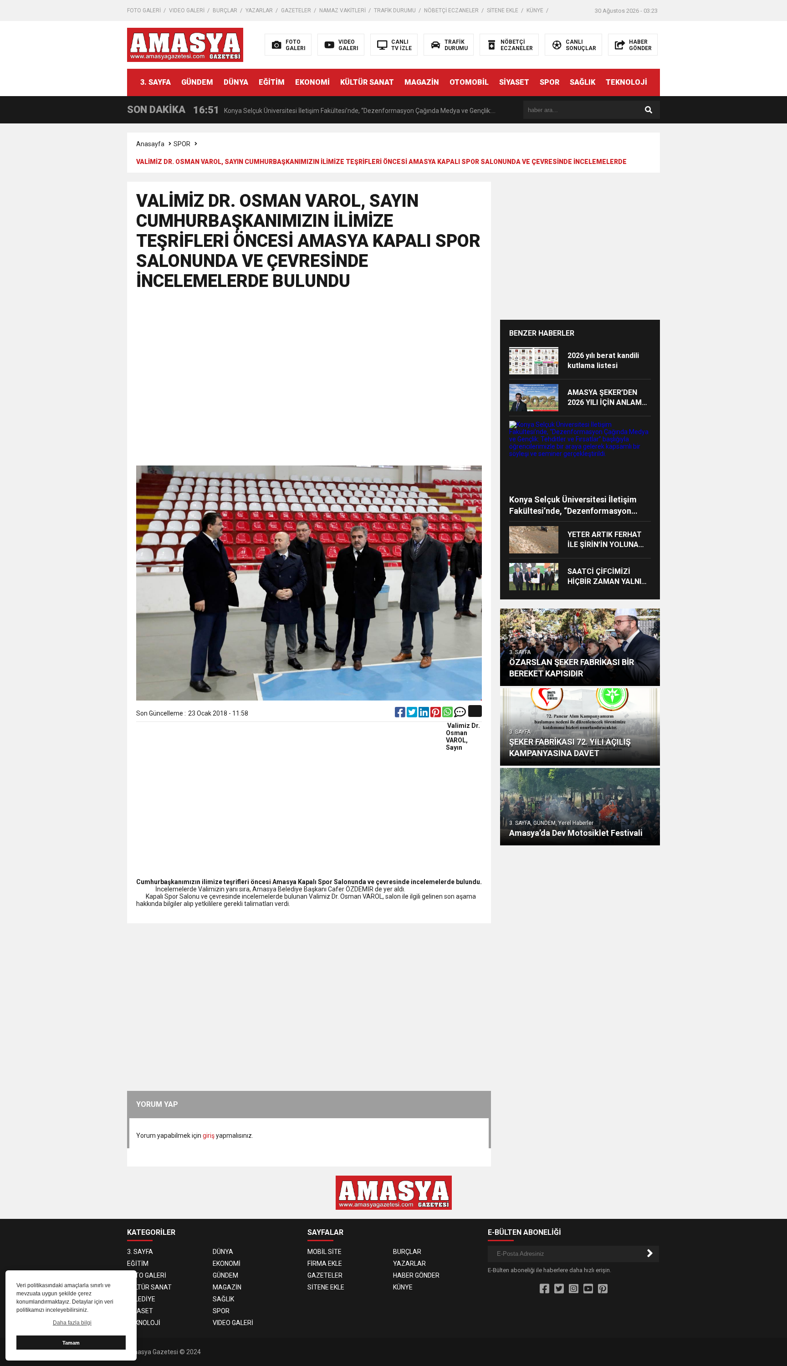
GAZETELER (296, 10)
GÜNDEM (197, 82)
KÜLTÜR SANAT (367, 82)
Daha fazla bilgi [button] (72, 1323)
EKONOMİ (312, 82)
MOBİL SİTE (324, 1251)
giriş (209, 1135)
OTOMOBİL (469, 82)
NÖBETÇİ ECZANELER (451, 10)
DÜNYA (236, 82)
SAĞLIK (582, 82)
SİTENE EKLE (502, 10)
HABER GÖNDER (416, 1275)
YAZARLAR (259, 10)
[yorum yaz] (460, 714)
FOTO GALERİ (144, 10)
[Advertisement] (728, 268)
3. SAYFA (155, 82)
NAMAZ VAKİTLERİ (342, 10)
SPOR (549, 82)
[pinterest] (436, 714)
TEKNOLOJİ (626, 82)
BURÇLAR (225, 10)
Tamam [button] (71, 1343)
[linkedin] (424, 714)
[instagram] (573, 1289)
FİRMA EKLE (324, 1263)
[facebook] (401, 714)
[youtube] (588, 1289)
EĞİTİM (272, 82)
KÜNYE (534, 10)
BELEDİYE (141, 1299)
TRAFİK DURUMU (395, 10)
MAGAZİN (421, 82)
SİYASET (514, 82)
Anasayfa (150, 144)
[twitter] (413, 714)
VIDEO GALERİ (186, 10)
